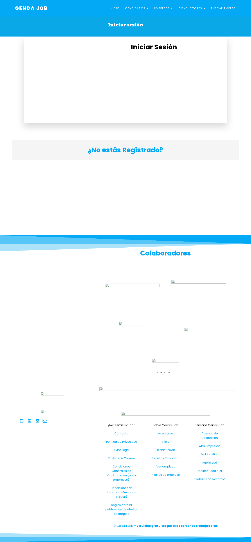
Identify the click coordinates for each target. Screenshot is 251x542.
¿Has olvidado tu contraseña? (172, 113)
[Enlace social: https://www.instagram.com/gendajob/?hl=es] (38, 420)
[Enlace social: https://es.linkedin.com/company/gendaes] (31, 420)
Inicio (115, 8)
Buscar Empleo (223, 8)
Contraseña (140, 76)
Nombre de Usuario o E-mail (151, 60)
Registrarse (194, 102)
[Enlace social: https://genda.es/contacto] (46, 420)
